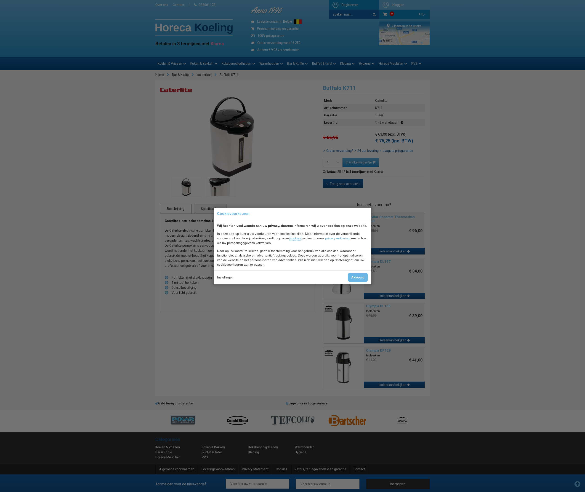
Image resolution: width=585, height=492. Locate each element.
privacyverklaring (337, 238)
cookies (295, 238)
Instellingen (225, 277)
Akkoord (357, 277)
